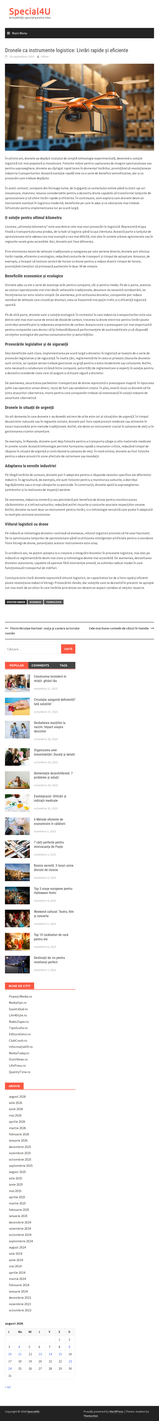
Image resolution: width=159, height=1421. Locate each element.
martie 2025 (17, 1203)
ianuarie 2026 (18, 1140)
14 (50, 1354)
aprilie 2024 (17, 1272)
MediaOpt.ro (17, 1002)
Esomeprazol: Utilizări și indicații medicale (50, 798)
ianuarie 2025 (18, 1216)
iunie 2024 (16, 1260)
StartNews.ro (18, 1059)
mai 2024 (15, 1266)
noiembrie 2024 (20, 1228)
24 (10, 1368)
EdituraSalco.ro (20, 1034)
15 (60, 1354)
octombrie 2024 (20, 1235)
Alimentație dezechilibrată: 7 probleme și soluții (53, 775)
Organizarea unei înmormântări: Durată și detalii (54, 752)
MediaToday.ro (19, 1053)
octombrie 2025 (20, 1159)
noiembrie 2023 (20, 1304)
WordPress (116, 1411)
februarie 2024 (19, 1285)
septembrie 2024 (21, 1241)
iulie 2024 (15, 1253)
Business (35, 602)
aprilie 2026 (17, 1121)
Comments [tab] (40, 665)
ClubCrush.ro (18, 1040)
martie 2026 (17, 1128)
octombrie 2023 (20, 1310)
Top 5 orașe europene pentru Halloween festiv (53, 891)
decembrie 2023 (20, 1297)
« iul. (8, 1387)
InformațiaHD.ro (21, 1047)
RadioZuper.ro (19, 1022)
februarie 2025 (19, 1210)
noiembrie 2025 (20, 1153)
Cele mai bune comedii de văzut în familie (119, 628)
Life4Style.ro (18, 1015)
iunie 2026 (16, 1109)
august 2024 (17, 1247)
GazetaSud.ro (18, 1009)
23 (70, 1361)
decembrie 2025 (20, 1147)
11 (20, 1354)
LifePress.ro (17, 1065)
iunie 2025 (16, 1184)
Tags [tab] (63, 665)
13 (40, 1354)
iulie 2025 (15, 1178)
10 (10, 1354)
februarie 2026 (19, 1134)
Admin (45, 56)
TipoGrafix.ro (18, 1028)
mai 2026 (15, 1115)
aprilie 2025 (17, 1197)
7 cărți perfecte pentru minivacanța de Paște (49, 844)
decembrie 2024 (20, 1222)
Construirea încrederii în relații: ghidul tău (50, 679)
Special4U (30, 11)
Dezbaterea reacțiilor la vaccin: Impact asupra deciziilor (49, 727)
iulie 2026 (15, 1103)
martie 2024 (17, 1279)
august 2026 (17, 1096)
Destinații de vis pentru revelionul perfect (49, 960)
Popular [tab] (17, 665)
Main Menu (19, 33)
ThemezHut (91, 1416)
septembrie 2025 (21, 1165)
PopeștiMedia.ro (20, 996)
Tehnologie (53, 602)
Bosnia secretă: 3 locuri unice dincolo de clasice (53, 868)
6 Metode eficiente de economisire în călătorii (49, 821)
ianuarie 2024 (18, 1291)
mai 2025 (15, 1191)
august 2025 (17, 1172)
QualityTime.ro (19, 1072)
